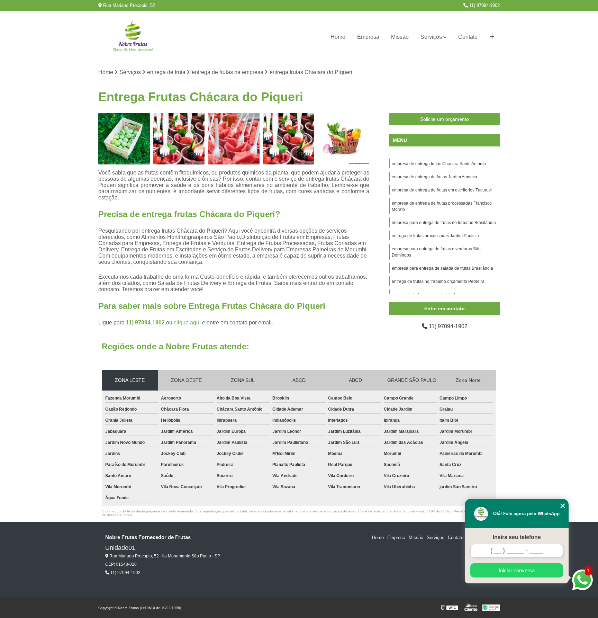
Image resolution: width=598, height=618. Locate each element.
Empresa (368, 37)
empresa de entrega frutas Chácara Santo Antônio (439, 163)
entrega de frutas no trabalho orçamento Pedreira (438, 281)
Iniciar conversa (517, 570)
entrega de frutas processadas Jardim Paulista (435, 235)
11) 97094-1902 (484, 5)
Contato (468, 37)
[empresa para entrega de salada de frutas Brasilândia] (289, 138)
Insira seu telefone (517, 537)
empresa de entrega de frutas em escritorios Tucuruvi (442, 190)
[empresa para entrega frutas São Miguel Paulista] (124, 138)
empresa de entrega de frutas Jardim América (434, 176)
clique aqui (187, 322)
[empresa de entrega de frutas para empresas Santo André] (234, 138)
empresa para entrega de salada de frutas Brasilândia (442, 268)
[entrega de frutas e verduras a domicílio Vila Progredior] (343, 138)
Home (337, 37)
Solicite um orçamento (444, 119)
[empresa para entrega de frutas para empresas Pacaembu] (179, 138)
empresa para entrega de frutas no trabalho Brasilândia (444, 222)
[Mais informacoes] (492, 37)
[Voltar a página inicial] (132, 37)
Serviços (431, 37)
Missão (400, 37)
